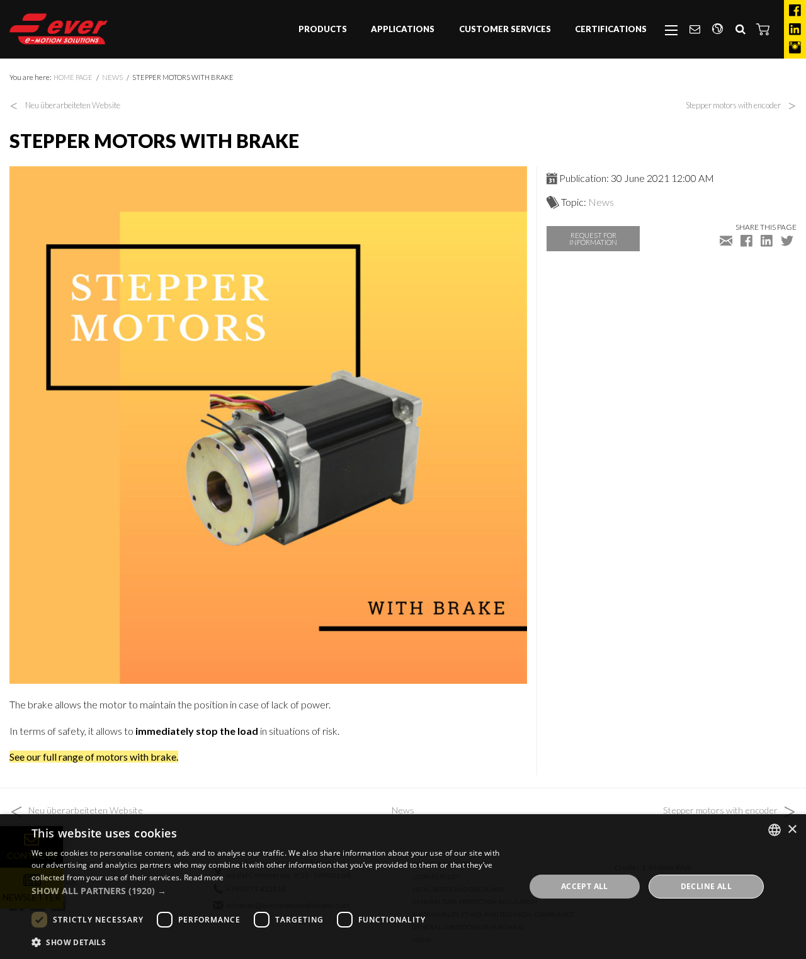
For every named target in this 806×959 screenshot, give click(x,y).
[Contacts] (694, 29)
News (112, 77)
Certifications (611, 29)
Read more (204, 877)
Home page (73, 77)
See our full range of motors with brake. (93, 757)
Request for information (593, 238)
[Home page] (58, 28)
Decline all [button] (706, 886)
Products (322, 29)
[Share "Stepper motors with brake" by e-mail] (726, 240)
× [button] (792, 829)
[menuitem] (323, 29)
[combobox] (774, 830)
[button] (763, 29)
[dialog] (403, 886)
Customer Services (505, 29)
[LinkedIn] (795, 29)
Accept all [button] (584, 886)
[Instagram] (795, 48)
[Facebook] (795, 11)
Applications (402, 29)
